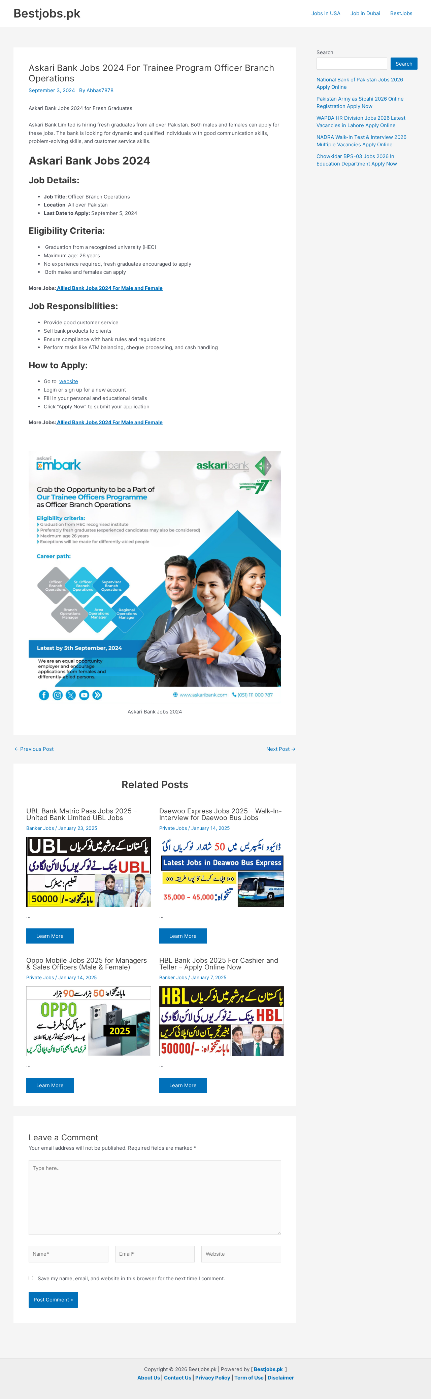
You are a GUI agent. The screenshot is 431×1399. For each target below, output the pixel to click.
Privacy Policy (212, 1377)
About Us (148, 1377)
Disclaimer (281, 1377)
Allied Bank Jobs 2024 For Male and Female (109, 288)
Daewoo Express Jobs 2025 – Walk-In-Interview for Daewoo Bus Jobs (220, 814)
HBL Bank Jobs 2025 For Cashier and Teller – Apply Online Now (218, 963)
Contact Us (177, 1377)
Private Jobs (173, 828)
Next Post (281, 748)
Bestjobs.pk (46, 13)
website (68, 381)
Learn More (50, 936)
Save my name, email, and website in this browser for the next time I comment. (131, 1278)
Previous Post (34, 748)
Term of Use (249, 1377)
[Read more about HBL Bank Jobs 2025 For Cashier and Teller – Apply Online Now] (221, 1021)
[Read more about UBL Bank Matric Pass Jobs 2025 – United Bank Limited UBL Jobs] (88, 871)
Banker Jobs (40, 828)
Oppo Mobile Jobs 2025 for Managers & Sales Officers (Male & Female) (86, 963)
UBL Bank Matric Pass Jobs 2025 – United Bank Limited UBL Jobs (81, 814)
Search (325, 52)
